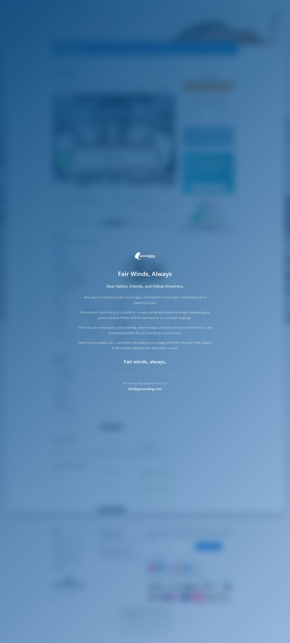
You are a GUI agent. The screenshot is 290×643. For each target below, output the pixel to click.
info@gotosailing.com (145, 389)
